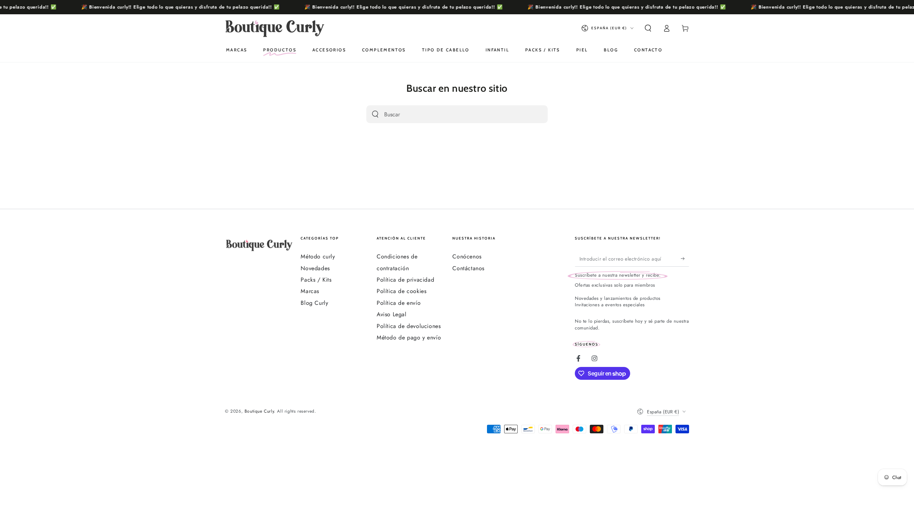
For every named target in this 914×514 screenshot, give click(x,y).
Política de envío (399, 303)
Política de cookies (401, 291)
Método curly (318, 256)
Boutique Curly (259, 411)
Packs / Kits (316, 280)
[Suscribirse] (685, 258)
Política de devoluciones (409, 326)
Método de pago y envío (409, 337)
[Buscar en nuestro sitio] (375, 114)
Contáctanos (468, 268)
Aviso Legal (392, 314)
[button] (648, 28)
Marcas (310, 291)
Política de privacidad (405, 280)
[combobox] (448, 114)
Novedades (315, 268)
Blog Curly (314, 303)
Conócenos (466, 256)
